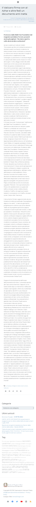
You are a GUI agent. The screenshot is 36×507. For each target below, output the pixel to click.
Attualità (18, 27)
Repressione (7, 462)
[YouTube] (21, 501)
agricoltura (12, 441)
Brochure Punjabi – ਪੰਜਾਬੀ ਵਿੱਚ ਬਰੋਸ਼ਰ (12, 417)
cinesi (23, 443)
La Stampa (7, 31)
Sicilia (13, 469)
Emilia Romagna (21, 446)
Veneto (23, 472)
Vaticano (6, 388)
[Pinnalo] (21, 391)
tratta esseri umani (22, 386)
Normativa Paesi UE (12, 455)
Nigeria (29, 452)
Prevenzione (23, 457)
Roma (15, 462)
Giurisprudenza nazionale (14, 448)
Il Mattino (24, 448)
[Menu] (18, 2)
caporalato (26, 441)
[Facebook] (12, 501)
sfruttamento (14, 465)
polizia (17, 457)
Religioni (14, 386)
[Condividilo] (9, 391)
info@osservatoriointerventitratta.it (14, 492)
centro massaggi (15, 443)
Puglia (20, 460)
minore (20, 452)
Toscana (17, 469)
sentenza (5, 465)
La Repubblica (21, 450)
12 (2, 441)
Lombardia (15, 452)
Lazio (9, 452)
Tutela (19, 472)
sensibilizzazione (29, 462)
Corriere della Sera (9, 446)
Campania (18, 441)
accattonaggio (6, 441)
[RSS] (30, 501)
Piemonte (12, 457)
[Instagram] (26, 501)
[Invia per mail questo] (6, 391)
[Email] (8, 501)
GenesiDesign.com (18, 496)
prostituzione (9, 459)
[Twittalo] (13, 391)
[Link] (18, 484)
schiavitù (20, 462)
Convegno (28, 443)
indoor (12, 450)
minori (24, 453)
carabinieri (6, 443)
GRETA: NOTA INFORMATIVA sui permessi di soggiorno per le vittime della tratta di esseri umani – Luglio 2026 (18, 421)
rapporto (24, 460)
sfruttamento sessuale (15, 468)
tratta (20, 470)
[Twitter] (17, 501)
